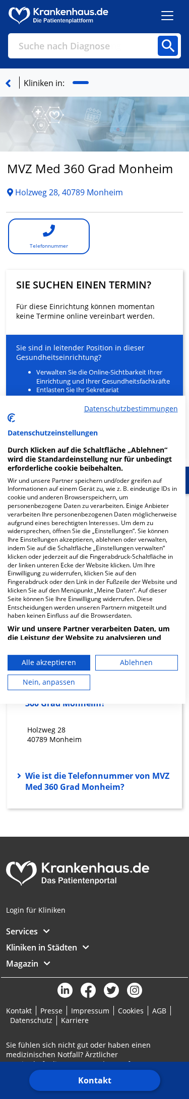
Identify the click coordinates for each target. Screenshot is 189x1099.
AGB (159, 1010)
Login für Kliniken (36, 910)
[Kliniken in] (81, 83)
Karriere (75, 1020)
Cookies (131, 1010)
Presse (51, 1010)
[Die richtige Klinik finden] (8, 83)
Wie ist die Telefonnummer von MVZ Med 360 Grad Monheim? (97, 781)
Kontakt (94, 1080)
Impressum (90, 1010)
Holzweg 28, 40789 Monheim (68, 192)
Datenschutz (31, 1020)
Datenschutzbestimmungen (131, 408)
